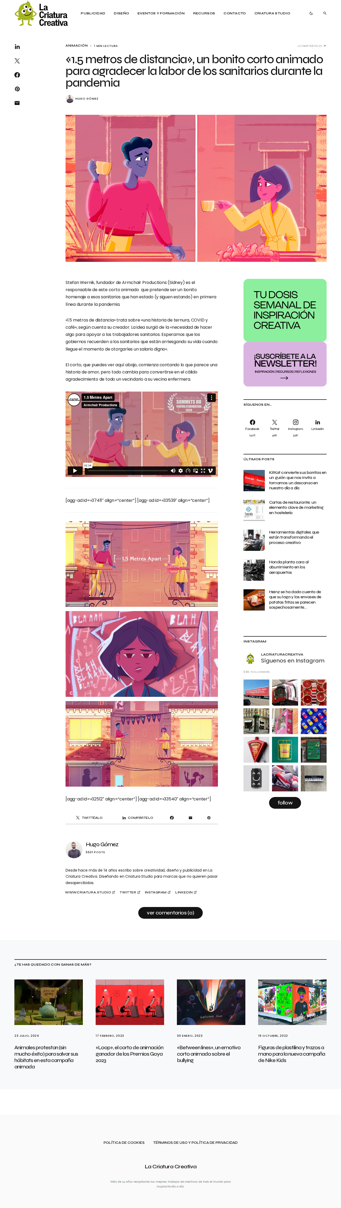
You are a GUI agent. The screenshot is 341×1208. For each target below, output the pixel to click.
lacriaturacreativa (282, 654)
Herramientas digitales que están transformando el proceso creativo (294, 537)
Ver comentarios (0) (170, 912)
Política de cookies (124, 1143)
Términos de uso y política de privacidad (195, 1143)
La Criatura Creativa (171, 1166)
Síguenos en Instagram (292, 660)
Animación (77, 45)
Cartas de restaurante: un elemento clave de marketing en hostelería (296, 507)
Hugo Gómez (87, 98)
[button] (311, 13)
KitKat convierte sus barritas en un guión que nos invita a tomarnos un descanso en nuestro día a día (297, 480)
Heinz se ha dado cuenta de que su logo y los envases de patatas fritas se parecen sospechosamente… (295, 599)
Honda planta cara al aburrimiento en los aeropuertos (288, 567)
